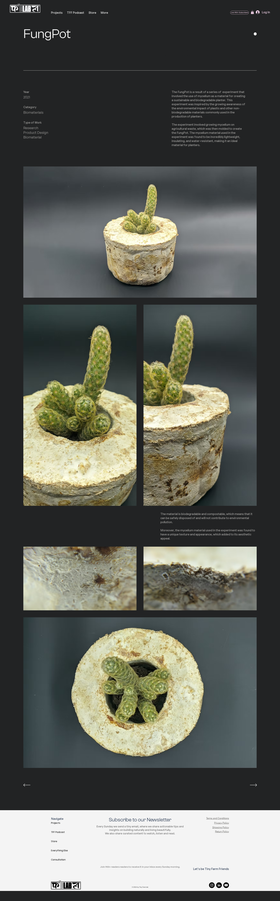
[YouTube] (226, 885)
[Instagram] (212, 885)
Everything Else (59, 850)
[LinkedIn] (219, 885)
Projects (55, 823)
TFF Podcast (58, 832)
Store (54, 841)
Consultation (58, 859)
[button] (252, 12)
